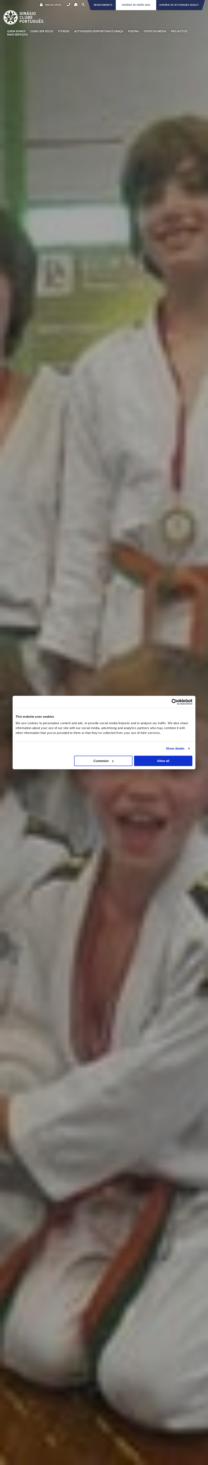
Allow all (163, 761)
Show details (175, 748)
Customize (101, 761)
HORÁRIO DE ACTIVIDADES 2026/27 (179, 5)
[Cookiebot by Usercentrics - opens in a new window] (174, 702)
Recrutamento (103, 5)
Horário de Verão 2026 (136, 5)
